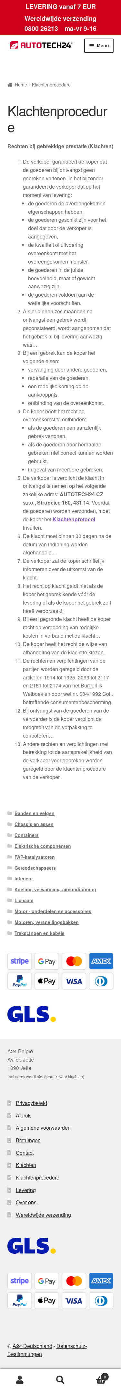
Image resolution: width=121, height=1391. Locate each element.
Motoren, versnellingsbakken (47, 922)
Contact (25, 1152)
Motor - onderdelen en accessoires (53, 911)
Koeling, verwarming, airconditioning (55, 889)
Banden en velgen (35, 813)
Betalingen (28, 1140)
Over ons (26, 1202)
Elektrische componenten (43, 846)
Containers (27, 835)
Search (60, 1380)
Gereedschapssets (35, 868)
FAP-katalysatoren (35, 857)
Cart (93, 1374)
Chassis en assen (34, 824)
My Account (20, 1380)
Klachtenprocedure (37, 1177)
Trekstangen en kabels (40, 933)
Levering (26, 1190)
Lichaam (24, 900)
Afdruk (23, 1115)
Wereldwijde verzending (43, 1214)
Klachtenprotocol (74, 519)
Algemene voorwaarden (43, 1127)
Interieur (24, 878)
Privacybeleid (31, 1103)
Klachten (26, 1165)
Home (21, 84)
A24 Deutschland (32, 1346)
